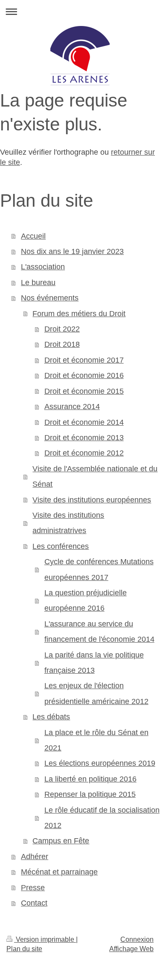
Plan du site (24, 948)
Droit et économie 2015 (84, 391)
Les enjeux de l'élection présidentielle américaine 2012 (96, 693)
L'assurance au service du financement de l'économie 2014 (99, 631)
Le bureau (38, 282)
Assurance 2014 (72, 406)
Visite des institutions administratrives (68, 523)
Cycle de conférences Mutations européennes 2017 (99, 569)
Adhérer (34, 856)
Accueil (33, 236)
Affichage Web (131, 948)
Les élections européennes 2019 (99, 763)
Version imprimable (45, 939)
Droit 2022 (62, 329)
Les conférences (60, 546)
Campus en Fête (60, 841)
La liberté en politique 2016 (90, 779)
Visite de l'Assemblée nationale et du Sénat (94, 476)
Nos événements (50, 298)
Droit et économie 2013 (84, 437)
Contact (34, 903)
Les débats (51, 716)
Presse (33, 887)
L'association (43, 266)
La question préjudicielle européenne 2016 (85, 600)
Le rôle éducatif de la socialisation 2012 (102, 818)
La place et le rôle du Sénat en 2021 (96, 740)
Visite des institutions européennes (91, 500)
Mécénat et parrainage (59, 872)
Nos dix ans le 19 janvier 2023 (72, 251)
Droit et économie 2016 (84, 375)
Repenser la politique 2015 (90, 794)
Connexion (137, 939)
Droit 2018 (62, 344)
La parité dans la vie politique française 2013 (94, 663)
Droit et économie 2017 (84, 360)
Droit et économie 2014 (84, 422)
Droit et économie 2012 (84, 453)
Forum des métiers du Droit (78, 313)
